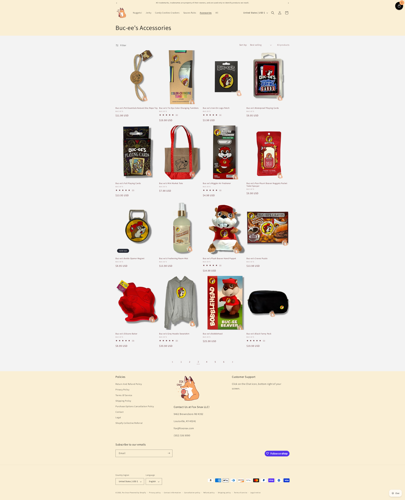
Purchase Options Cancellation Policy (134, 406)
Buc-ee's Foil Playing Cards (128, 183)
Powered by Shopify (138, 493)
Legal (118, 417)
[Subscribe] (168, 453)
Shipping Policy (123, 400)
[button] (272, 12)
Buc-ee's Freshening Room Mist (173, 258)
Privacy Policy (122, 389)
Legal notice (255, 492)
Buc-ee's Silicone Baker (126, 333)
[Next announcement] (288, 3)
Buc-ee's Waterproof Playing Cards (262, 108)
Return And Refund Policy (128, 384)
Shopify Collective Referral (129, 423)
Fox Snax (125, 493)
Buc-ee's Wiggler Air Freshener (217, 183)
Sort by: (243, 44)
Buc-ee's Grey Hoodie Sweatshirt (174, 333)
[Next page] (232, 361)
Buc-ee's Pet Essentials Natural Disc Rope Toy (136, 108)
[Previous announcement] (116, 3)
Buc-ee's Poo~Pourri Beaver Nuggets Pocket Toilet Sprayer (266, 184)
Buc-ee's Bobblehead (212, 333)
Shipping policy (224, 492)
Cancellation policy (192, 492)
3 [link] (198, 361)
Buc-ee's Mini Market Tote (171, 183)
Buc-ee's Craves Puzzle (256, 258)
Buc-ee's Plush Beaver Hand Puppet (219, 258)
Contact (119, 411)
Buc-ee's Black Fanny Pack (258, 333)
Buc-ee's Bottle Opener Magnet (129, 258)
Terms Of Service (123, 395)
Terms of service (240, 492)
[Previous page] (172, 361)
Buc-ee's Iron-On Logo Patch (216, 108)
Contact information (172, 492)
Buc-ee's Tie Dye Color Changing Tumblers (179, 108)
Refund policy (209, 492)
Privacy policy (155, 492)
